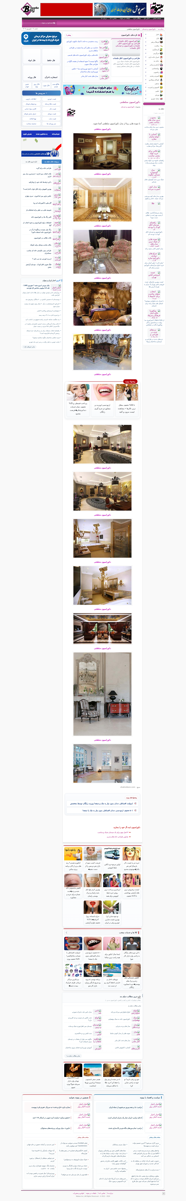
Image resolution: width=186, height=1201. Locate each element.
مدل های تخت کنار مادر (89, 76)
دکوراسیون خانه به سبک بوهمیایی (119, 1019)
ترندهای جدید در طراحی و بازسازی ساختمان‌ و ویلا (154, 340)
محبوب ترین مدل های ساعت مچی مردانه (154, 128)
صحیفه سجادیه (31, 124)
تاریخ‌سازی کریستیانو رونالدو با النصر (48, 311)
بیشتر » (68, 35)
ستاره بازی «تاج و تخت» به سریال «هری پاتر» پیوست (50, 1107)
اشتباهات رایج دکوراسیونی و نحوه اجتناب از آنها (37, 224)
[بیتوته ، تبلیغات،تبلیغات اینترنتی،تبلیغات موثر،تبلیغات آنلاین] (66, 9)
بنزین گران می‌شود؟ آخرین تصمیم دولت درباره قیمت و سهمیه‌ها (146, 1144)
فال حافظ (51, 60)
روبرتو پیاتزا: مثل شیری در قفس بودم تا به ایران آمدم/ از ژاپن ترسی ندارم (40, 1174)
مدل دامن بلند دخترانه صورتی (82, 1012)
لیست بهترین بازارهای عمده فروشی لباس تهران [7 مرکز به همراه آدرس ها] (154, 284)
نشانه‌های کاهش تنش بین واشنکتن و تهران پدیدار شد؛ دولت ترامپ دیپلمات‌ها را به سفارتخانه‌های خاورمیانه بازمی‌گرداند (112, 1153)
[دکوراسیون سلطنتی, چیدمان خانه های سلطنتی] (102, 151)
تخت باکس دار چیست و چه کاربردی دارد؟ (80, 1019)
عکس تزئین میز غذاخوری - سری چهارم (38, 196)
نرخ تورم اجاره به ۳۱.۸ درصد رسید (49, 315)
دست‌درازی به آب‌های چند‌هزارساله (147, 1170)
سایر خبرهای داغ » (29, 347)
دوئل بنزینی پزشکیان (119, 1144)
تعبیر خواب (27, 85)
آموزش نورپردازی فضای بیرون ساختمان (78, 1047)
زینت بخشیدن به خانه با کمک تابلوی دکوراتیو (82, 41)
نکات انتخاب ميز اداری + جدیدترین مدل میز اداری (37, 175)
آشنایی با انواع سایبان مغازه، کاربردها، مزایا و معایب (154, 145)
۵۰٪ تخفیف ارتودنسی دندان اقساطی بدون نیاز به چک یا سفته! (108, 810)
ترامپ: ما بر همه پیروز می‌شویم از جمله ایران (125, 1107)
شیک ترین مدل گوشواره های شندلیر (154, 181)
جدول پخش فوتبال (30, 114)
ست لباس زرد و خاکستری (83, 1033)
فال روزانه (32, 77)
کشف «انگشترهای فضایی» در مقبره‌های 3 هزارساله (73, 1152)
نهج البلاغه (32, 119)
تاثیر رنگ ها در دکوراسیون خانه (41, 217)
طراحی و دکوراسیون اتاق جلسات (126, 58)
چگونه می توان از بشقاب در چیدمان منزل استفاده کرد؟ (80, 1040)
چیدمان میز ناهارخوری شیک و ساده (80, 1026)
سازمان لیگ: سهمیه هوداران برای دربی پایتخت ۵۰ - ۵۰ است (41, 1167)
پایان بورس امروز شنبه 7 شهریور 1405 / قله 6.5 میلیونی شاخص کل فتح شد (36, 287)
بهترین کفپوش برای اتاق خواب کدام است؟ (37, 189)
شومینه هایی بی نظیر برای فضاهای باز (38, 210)
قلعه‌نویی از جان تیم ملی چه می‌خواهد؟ (74, 1174)
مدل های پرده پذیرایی (123, 1026)
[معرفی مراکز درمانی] (41, 44)
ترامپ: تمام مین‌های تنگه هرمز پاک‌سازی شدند (125, 1128)
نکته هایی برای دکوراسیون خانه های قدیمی (83, 55)
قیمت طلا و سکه (50, 104)
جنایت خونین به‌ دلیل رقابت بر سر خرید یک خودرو (44, 342)
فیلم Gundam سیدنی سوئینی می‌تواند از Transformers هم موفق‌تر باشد (74, 1144)
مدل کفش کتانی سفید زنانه (154, 248)
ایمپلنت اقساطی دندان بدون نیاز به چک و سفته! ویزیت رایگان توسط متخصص (101, 803)
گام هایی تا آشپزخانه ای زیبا (42, 203)
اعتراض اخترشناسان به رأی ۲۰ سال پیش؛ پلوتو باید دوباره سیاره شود (42, 305)
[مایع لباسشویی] (102, 90)
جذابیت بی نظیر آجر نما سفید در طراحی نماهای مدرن (83, 49)
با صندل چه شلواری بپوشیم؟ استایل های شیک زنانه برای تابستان (154, 303)
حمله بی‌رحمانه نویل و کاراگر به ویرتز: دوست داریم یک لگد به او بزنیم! (74, 1167)
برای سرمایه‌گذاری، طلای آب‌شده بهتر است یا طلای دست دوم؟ (154, 215)
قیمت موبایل (52, 114)
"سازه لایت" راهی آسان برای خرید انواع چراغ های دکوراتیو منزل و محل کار (154, 265)
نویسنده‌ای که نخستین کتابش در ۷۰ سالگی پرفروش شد (43, 299)
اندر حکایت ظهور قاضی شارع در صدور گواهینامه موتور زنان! (113, 1162)
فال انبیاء (31, 60)
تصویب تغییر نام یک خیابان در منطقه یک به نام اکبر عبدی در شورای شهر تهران (145, 1162)
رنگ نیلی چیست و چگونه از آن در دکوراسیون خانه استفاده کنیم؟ (40, 231)
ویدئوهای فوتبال (31, 104)
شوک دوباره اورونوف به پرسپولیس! (75, 1159)
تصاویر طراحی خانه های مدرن (117, 837)
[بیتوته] (30, 15)
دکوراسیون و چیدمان (149, 29)
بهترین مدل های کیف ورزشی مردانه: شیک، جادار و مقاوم (154, 197)
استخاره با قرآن (51, 77)
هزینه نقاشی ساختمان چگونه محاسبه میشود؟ (46, 337)
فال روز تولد (37, 85)
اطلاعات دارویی (31, 99)
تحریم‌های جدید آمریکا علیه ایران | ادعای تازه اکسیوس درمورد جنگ (112, 1180)
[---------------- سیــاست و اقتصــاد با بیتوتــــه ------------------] (150, 1098)
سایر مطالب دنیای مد (73, 1056)
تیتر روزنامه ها (51, 124)
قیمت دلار (53, 109)
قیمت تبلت (52, 119)
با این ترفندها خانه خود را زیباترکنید (40, 182)
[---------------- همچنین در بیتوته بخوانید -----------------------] (78, 1098)
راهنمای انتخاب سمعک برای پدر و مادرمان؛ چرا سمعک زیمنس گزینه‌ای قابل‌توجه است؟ (43, 332)
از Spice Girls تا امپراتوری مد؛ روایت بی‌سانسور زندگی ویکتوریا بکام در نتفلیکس (154, 322)
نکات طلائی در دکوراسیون (42, 238)
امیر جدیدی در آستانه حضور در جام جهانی (40, 1144)
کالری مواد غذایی (30, 109)
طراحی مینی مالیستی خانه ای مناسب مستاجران (39, 252)
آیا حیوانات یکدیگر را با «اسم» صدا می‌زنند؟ (43, 1152)
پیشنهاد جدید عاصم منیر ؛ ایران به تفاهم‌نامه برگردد (115, 1170)
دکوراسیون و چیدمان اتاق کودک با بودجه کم (154, 233)
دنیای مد (160, 29)
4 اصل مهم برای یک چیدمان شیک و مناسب (113, 832)
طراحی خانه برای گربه (43, 168)
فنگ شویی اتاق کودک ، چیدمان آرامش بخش (38, 266)
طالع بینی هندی (55, 85)
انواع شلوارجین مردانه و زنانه (120, 1012)
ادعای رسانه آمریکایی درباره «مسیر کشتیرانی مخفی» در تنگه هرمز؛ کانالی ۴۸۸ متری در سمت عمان (42, 325)
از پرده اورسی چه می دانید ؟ (41, 259)
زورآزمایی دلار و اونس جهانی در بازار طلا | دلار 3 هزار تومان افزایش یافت (41, 294)
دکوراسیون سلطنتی (130, 102)
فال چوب (46, 85)
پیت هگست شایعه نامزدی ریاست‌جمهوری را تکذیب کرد (43, 319)
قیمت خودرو (52, 99)
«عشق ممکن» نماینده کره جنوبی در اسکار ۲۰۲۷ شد (51, 1118)
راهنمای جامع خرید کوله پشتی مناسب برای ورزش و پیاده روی (154, 163)
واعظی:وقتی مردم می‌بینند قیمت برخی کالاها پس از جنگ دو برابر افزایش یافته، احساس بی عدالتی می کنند (146, 1153)
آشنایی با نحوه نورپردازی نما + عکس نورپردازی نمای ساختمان (85, 70)
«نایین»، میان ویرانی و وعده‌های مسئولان (55, 1128)
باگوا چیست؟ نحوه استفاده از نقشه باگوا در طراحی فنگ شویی (82, 62)
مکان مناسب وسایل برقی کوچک (40, 245)
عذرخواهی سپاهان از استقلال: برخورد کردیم (41, 1159)
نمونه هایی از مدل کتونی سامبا (120, 1033)
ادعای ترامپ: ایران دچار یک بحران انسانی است (125, 1118)
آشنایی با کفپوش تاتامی (122, 1047)
